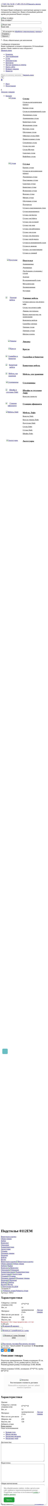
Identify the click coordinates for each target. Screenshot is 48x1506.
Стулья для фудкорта (31, 239)
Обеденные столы (29, 132)
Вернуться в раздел (8, 1262)
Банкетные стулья (29, 187)
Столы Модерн (28, 149)
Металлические (28, 284)
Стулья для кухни (29, 232)
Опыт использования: (9, 1428)
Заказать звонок (34, 4)
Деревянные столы (30, 115)
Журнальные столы (30, 125)
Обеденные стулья (30, 201)
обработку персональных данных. (28, 31)
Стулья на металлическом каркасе (32, 172)
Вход (8, 84)
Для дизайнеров (12, 56)
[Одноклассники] (5, 1350)
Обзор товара (6, 1264)
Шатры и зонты (29, 334)
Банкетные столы (29, 122)
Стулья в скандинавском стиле (34, 208)
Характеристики (7, 1272)
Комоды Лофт (28, 416)
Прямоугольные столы (31, 139)
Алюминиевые (28, 264)
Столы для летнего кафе (32, 307)
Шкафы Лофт (28, 433)
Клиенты (9, 54)
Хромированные (29, 287)
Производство (11, 61)
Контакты (9, 63)
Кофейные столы (29, 156)
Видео (3, 1284)
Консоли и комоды (30, 396)
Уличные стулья (29, 331)
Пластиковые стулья (30, 180)
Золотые (26, 277)
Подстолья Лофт (29, 423)
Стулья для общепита (31, 236)
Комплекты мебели (30, 320)
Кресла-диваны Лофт (31, 420)
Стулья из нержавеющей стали (34, 243)
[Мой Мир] (8, 1350)
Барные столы (28, 108)
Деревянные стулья (30, 177)
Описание (5, 1270)
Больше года (10, 1432)
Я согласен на (23, 31)
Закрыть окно (6, 50)
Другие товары (40, 1311)
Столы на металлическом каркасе (32, 103)
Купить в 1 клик (22, 1331)
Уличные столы (28, 327)
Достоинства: (6, 1442)
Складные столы (29, 153)
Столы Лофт (27, 427)
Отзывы (4, 1276)
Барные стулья (28, 167)
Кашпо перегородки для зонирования (32, 316)
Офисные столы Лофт (31, 136)
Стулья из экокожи (30, 246)
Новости (9, 71)
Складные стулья (29, 184)
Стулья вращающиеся (31, 211)
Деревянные (27, 267)
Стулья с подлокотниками (32, 249)
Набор (3, 1266)
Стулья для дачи (29, 225)
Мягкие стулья (28, 198)
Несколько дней (12, 1438)
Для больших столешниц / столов (33, 272)
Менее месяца (11, 1434)
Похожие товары (7, 1278)
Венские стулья (28, 194)
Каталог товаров (8, 92)
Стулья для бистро (30, 215)
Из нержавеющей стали (32, 280)
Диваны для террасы (30, 311)
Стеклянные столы (30, 143)
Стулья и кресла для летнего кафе (33, 303)
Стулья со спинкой (30, 253)
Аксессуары (5, 1274)
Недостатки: (6, 1463)
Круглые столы (28, 129)
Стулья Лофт (28, 430)
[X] (12, 1350)
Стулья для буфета (30, 218)
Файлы (4, 1282)
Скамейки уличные (30, 324)
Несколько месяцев (13, 1436)
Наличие (4, 1280)
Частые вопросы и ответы (16, 65)
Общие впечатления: (9, 1483)
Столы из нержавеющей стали (34, 111)
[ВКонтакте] (2, 1350)
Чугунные (26, 291)
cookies (35, 1492)
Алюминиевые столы (31, 118)
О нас (8, 58)
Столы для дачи (29, 146)
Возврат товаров (12, 69)
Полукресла (27, 204)
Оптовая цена (18, 1337)
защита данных (9, 1494)
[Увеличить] (9, 1287)
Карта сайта (10, 67)
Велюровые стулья (30, 191)
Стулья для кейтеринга (31, 229)
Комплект (5, 1268)
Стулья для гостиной (30, 222)
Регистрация (11, 86)
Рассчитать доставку (27, 1344)
